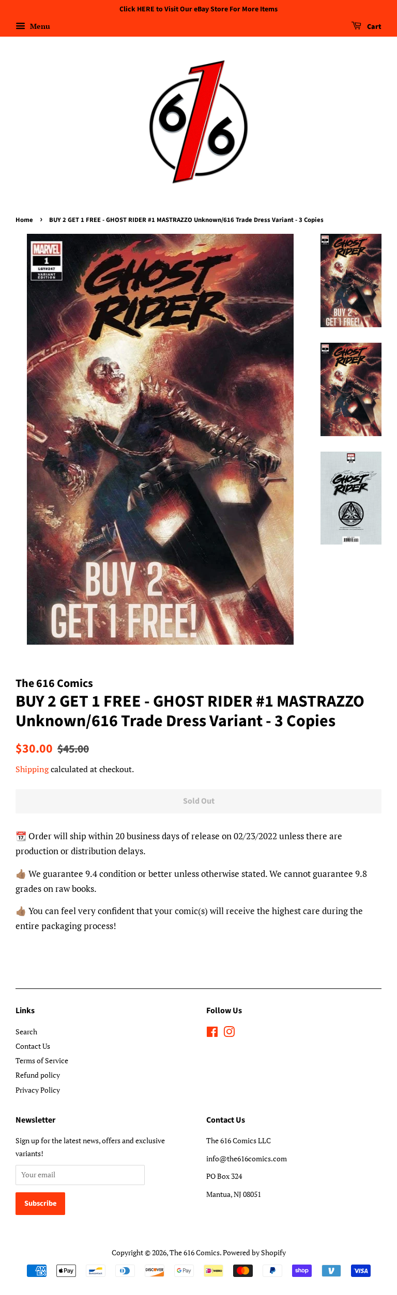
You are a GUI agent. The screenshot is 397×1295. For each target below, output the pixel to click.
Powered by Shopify (254, 1252)
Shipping (32, 769)
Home (24, 220)
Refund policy (38, 1075)
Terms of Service (42, 1060)
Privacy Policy (38, 1090)
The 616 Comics (195, 1252)
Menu (39, 26)
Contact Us (33, 1046)
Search (26, 1031)
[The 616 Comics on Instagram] (229, 1033)
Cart (373, 27)
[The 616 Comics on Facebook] (212, 1033)
